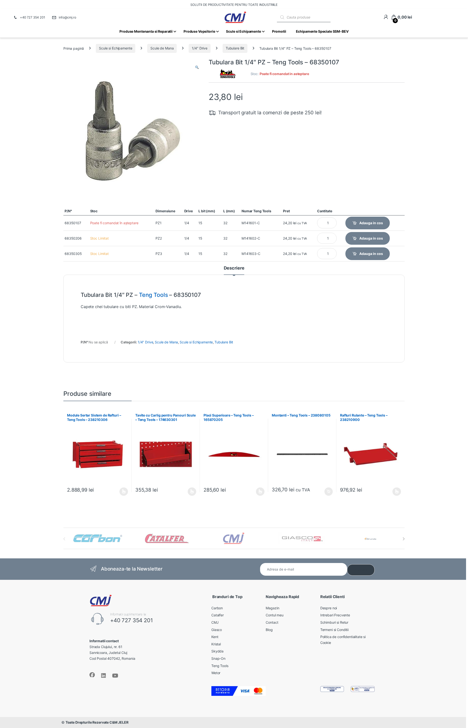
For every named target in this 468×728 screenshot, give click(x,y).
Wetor (215, 673)
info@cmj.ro (67, 17)
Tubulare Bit (235, 48)
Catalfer (217, 615)
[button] (197, 67)
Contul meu (274, 615)
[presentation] (403, 539)
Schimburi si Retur (334, 622)
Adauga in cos (371, 223)
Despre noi (328, 608)
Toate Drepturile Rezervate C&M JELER (97, 722)
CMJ (215, 622)
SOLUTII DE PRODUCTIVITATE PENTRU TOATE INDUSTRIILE (234, 5)
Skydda (217, 651)
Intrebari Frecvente (335, 615)
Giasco (216, 630)
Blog (269, 630)
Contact (272, 622)
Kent (214, 637)
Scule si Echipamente (115, 48)
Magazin (272, 608)
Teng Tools (153, 294)
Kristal (216, 644)
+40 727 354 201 (32, 17)
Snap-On (218, 658)
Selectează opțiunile (119, 491)
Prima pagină (73, 48)
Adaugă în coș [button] (327, 491)
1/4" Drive (199, 48)
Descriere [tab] (234, 268)
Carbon (217, 608)
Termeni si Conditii (334, 630)
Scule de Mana (162, 48)
